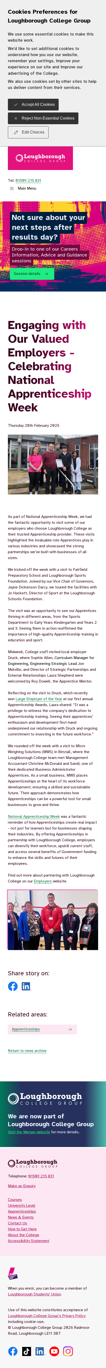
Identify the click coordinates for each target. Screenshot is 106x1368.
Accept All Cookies (38, 104)
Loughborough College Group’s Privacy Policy (47, 1316)
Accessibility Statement (28, 1241)
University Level (21, 1206)
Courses (15, 1200)
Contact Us (17, 1223)
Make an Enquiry (21, 1186)
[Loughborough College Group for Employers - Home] (53, 1165)
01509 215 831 (28, 181)
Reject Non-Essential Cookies (48, 118)
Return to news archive (27, 1051)
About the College (23, 1235)
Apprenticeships (26, 1029)
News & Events (21, 1217)
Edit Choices (33, 132)
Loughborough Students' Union (34, 1294)
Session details (27, 274)
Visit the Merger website (29, 1132)
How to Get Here (22, 1229)
